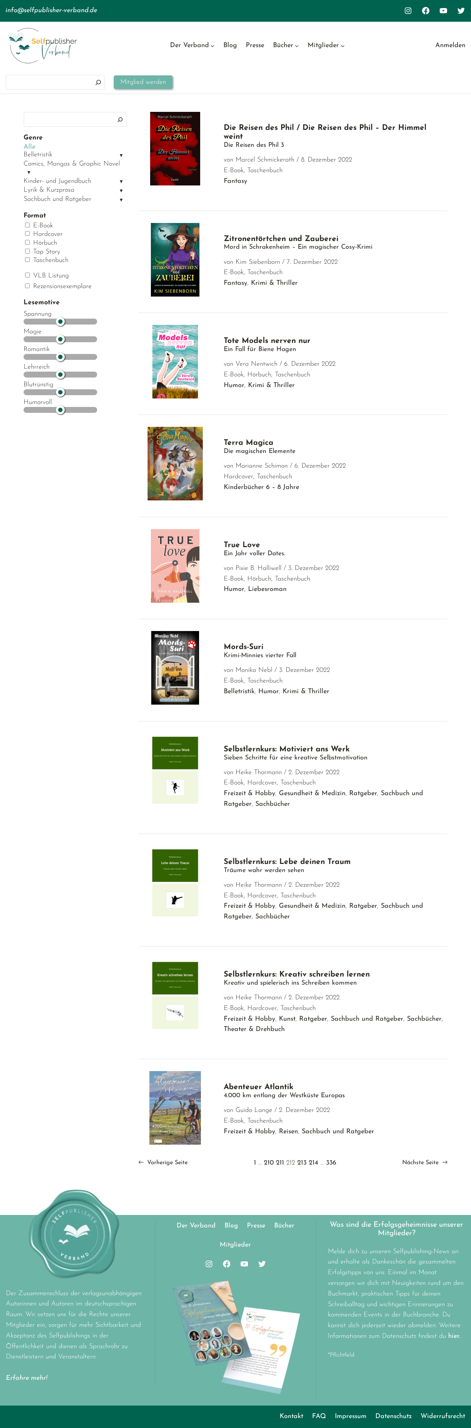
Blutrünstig (38, 385)
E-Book (42, 226)
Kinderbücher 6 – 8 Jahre (261, 487)
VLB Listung (50, 276)
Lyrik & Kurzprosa (49, 190)
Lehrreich (37, 367)
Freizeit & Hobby (249, 793)
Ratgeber (363, 793)
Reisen (288, 1131)
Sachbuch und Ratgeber (57, 199)
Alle (29, 147)
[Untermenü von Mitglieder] (343, 46)
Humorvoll (38, 402)
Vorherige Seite (163, 1163)
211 (280, 1163)
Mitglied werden (143, 82)
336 (331, 1163)
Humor (234, 385)
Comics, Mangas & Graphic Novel (72, 164)
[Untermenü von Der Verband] (212, 46)
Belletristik (38, 155)
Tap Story (45, 252)
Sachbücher (272, 804)
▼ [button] (121, 155)
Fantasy (235, 181)
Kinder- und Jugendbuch (57, 181)
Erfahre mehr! (26, 1378)
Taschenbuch (49, 260)
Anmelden (450, 45)
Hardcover (47, 234)
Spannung (38, 314)
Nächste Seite (424, 1163)
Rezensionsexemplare (61, 286)
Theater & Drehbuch (254, 1029)
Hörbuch (44, 243)
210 (269, 1163)
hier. (454, 1336)
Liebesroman (267, 589)
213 (302, 1163)
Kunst (287, 1019)
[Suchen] (98, 82)
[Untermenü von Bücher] (297, 46)
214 (313, 1163)
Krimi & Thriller (274, 283)
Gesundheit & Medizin (312, 793)
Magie (33, 332)
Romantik (37, 349)
